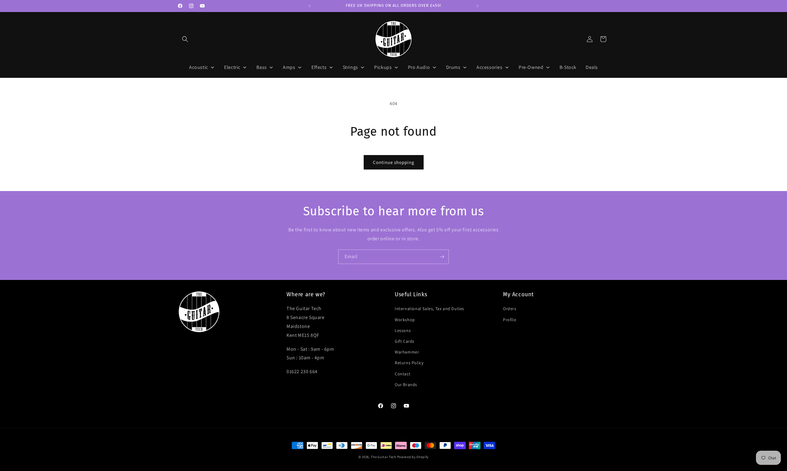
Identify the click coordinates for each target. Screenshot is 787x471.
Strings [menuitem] (350, 67)
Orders (509, 308)
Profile (509, 319)
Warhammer (407, 352)
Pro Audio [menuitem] (419, 67)
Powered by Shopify (413, 457)
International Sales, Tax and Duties (429, 308)
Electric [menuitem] (232, 67)
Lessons (403, 330)
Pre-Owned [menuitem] (531, 67)
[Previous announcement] (309, 6)
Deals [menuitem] (592, 67)
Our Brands (406, 384)
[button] (185, 39)
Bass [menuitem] (261, 67)
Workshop (405, 319)
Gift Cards (404, 341)
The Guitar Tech (383, 457)
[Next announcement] (477, 6)
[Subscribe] (442, 256)
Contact (402, 373)
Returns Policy (409, 362)
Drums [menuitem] (453, 67)
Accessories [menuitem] (490, 67)
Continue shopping (393, 162)
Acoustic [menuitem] (198, 67)
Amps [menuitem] (289, 67)
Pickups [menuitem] (383, 67)
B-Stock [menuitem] (568, 67)
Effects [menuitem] (318, 67)
